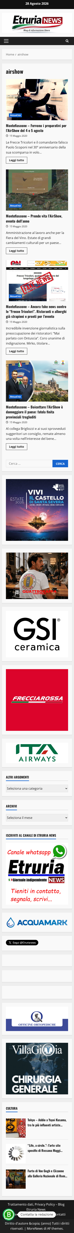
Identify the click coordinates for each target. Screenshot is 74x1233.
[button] (6, 41)
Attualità (15, 115)
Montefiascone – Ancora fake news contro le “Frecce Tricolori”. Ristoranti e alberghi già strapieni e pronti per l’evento (37, 280)
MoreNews (35, 1228)
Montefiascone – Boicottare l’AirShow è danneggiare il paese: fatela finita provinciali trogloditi (37, 381)
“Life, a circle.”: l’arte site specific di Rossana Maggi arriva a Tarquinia (44, 1148)
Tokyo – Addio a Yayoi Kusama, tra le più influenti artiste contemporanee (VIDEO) (47, 1123)
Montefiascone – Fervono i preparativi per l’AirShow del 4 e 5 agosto (37, 99)
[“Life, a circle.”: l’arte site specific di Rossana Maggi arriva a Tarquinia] (16, 1153)
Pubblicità (43, 1214)
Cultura (12, 1108)
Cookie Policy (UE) (20, 1214)
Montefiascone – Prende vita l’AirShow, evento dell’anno (37, 190)
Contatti (59, 1214)
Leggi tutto (18, 161)
